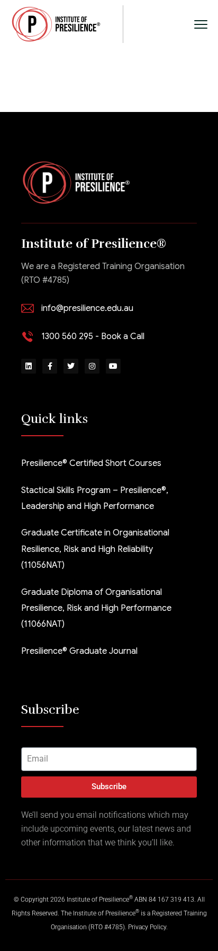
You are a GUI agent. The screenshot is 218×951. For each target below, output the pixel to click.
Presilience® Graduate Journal (79, 651)
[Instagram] (92, 366)
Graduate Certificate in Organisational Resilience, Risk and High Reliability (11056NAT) (95, 549)
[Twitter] (70, 366)
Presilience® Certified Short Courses (91, 463)
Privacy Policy (147, 927)
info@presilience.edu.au (87, 308)
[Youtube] (113, 366)
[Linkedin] (28, 366)
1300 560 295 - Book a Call (92, 336)
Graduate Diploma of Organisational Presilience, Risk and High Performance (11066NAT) (96, 608)
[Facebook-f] (49, 366)
